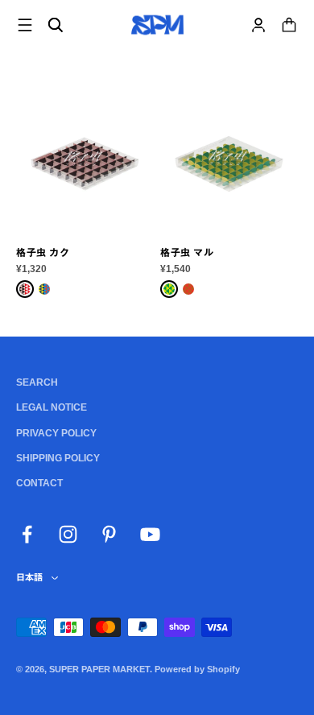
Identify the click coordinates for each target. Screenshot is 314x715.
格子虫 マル (187, 252)
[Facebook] (27, 534)
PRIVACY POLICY (56, 433)
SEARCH (37, 382)
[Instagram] (68, 534)
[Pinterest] (109, 534)
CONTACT (39, 483)
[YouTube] (150, 534)
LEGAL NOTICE (51, 407)
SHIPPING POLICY (58, 458)
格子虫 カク (43, 252)
